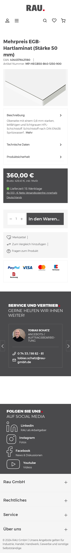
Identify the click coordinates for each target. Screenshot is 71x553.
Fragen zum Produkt (25, 250)
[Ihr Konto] (7, 21)
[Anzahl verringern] (10, 219)
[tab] (35, 124)
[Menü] (16, 20)
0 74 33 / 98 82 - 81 (31, 353)
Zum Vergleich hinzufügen (29, 244)
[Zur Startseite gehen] (35, 8)
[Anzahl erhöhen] (21, 219)
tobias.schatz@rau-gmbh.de (32, 360)
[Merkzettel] (54, 21)
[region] (35, 87)
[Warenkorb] (63, 21)
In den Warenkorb (46, 219)
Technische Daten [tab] (18, 144)
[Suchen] (45, 20)
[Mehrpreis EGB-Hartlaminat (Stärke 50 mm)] (35, 87)
